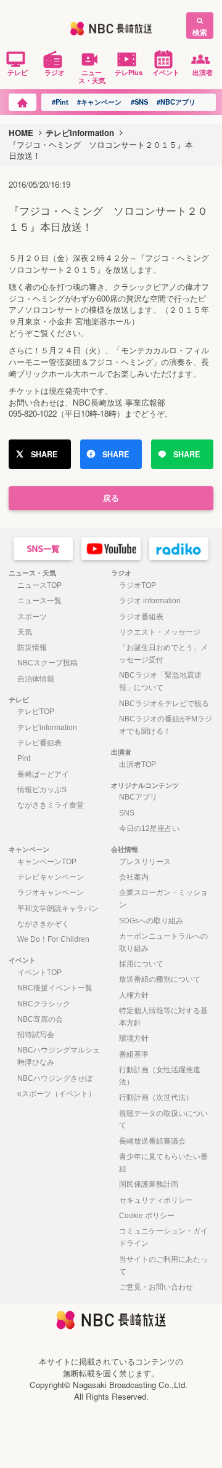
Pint (23, 758)
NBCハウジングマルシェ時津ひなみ (58, 1056)
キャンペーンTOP (46, 861)
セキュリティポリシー (156, 1200)
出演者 (202, 72)
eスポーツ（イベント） (56, 1093)
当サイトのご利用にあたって (163, 1265)
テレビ (17, 72)
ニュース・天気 (91, 76)
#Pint (60, 101)
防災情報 (32, 647)
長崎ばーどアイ (43, 774)
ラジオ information (150, 600)
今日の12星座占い (149, 828)
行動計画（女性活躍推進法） (159, 1075)
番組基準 (134, 1054)
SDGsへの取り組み (151, 920)
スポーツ (32, 616)
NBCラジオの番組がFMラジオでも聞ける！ (165, 725)
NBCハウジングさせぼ (54, 1078)
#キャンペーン (99, 101)
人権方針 (134, 995)
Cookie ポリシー (147, 1215)
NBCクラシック (43, 1004)
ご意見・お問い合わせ (156, 1287)
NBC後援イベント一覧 (54, 988)
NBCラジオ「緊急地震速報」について (160, 681)
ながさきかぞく (43, 924)
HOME (21, 132)
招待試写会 (35, 1034)
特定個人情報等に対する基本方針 (163, 1016)
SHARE (44, 454)
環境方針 (134, 1038)
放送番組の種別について (159, 979)
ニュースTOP (39, 585)
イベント (165, 72)
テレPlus (128, 72)
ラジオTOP (137, 585)
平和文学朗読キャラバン (58, 908)
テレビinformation (80, 132)
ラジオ (54, 72)
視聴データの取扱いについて (163, 1119)
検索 (199, 32)
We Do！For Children (53, 939)
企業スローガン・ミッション (163, 898)
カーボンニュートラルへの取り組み (163, 942)
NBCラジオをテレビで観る (164, 703)
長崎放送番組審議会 (152, 1141)
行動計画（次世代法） (156, 1097)
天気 (24, 632)
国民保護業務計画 (148, 1184)
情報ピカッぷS (42, 789)
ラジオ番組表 (141, 616)
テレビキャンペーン (50, 877)
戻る (111, 497)
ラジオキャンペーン (50, 892)
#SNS (139, 101)
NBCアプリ (138, 797)
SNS (126, 813)
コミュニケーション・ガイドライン (163, 1237)
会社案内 (134, 877)
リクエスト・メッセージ (159, 632)
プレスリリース (145, 861)
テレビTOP (35, 711)
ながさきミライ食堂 (50, 805)
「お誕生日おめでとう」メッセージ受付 (163, 653)
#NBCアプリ (176, 101)
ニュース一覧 (39, 600)
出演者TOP (137, 764)
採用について (141, 964)
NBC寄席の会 (40, 1019)
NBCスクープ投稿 (47, 663)
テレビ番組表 (39, 743)
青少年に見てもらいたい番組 (163, 1162)
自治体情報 (35, 679)
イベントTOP (39, 972)
